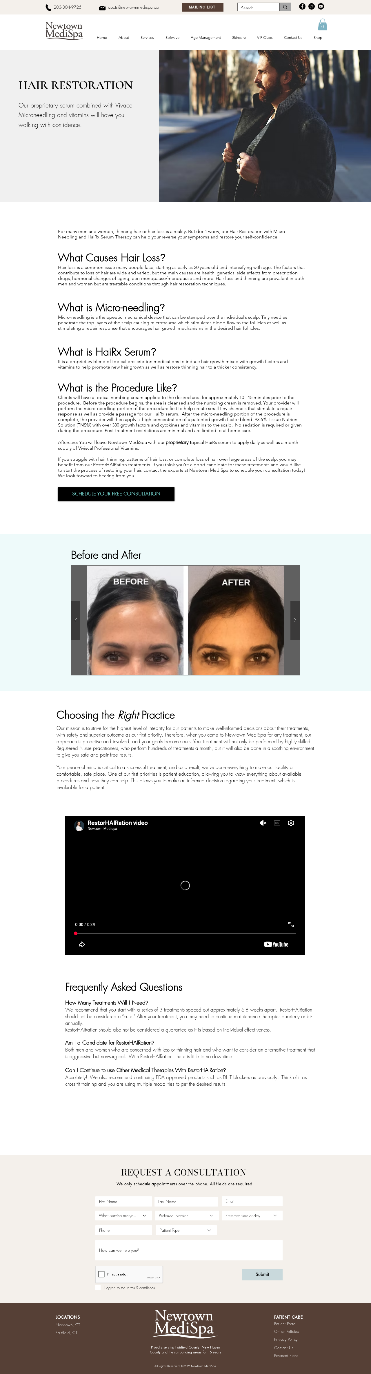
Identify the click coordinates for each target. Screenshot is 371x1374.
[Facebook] (302, 6)
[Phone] (48, 7)
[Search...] (285, 7)
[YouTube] (321, 6)
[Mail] (102, 8)
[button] (125, 38)
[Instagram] (311, 6)
